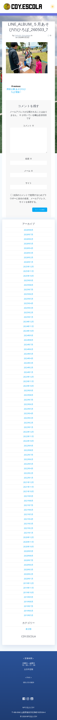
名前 (28, 158)
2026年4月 (28, 248)
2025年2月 (28, 312)
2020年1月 (28, 578)
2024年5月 (28, 353)
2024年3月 (28, 363)
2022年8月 (28, 450)
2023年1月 (28, 427)
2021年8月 (28, 500)
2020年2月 (28, 574)
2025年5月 (28, 298)
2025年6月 (28, 294)
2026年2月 (28, 257)
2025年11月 (28, 271)
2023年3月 (28, 418)
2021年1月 (28, 532)
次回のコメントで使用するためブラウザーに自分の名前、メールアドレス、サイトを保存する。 (28, 198)
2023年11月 (28, 381)
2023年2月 (28, 422)
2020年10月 (28, 546)
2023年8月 (28, 395)
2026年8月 (28, 230)
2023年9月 (28, 390)
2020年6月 (28, 564)
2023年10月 (28, 386)
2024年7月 (28, 344)
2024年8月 (28, 340)
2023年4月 (28, 413)
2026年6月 (28, 239)
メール (28, 170)
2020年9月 (28, 551)
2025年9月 (28, 280)
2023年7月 (28, 399)
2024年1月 (28, 372)
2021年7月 (28, 505)
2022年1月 (28, 477)
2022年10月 (28, 441)
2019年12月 (28, 583)
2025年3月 (28, 308)
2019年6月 (28, 610)
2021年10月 (28, 491)
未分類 (28, 629)
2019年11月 (28, 587)
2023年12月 (28, 376)
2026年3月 (28, 253)
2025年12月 (28, 266)
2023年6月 (28, 404)
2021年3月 (28, 523)
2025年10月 (28, 275)
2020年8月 (28, 555)
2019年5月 (28, 615)
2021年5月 (28, 514)
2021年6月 (28, 509)
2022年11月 (28, 436)
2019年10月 (28, 592)
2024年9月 (28, 335)
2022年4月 (28, 468)
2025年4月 (28, 303)
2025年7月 (28, 289)
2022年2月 (28, 473)
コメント (28, 125)
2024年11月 (28, 326)
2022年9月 (28, 445)
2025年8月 (28, 285)
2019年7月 (28, 606)
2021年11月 (28, 486)
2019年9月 (28, 597)
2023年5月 (28, 408)
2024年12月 (28, 321)
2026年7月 (28, 234)
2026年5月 (28, 243)
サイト (28, 183)
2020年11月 (28, 542)
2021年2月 (28, 528)
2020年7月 (28, 560)
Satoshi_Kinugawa (22, 35)
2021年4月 (28, 519)
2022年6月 (28, 459)
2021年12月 (28, 482)
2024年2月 (28, 367)
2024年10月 (28, 331)
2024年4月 (28, 358)
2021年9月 (28, 496)
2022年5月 (28, 464)
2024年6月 (28, 349)
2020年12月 (28, 537)
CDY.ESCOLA (28, 636)
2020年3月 (28, 569)
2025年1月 (28, 317)
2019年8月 (28, 601)
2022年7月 (28, 454)
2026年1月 (28, 262)
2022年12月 (28, 431)
